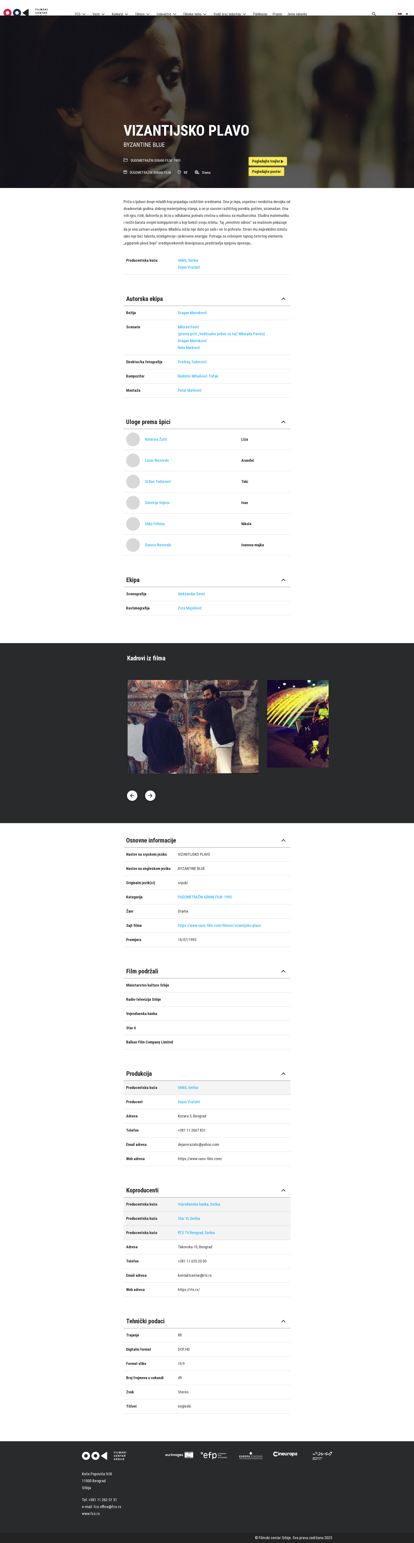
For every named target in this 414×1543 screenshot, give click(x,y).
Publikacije (260, 14)
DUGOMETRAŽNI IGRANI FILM (151, 160)
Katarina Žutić (156, 439)
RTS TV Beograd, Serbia (196, 1232)
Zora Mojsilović (190, 608)
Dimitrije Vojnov (157, 502)
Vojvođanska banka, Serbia (199, 1204)
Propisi (277, 14)
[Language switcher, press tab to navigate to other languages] (403, 14)
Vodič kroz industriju (227, 14)
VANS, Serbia (188, 260)
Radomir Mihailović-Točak (198, 376)
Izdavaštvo (164, 14)
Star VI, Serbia (189, 1218)
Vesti (96, 14)
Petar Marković (190, 390)
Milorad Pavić (188, 327)
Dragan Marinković (192, 312)
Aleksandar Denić (191, 594)
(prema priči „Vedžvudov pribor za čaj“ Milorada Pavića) (221, 334)
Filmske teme (192, 14)
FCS (77, 14)
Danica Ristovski (158, 545)
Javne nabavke (297, 14)
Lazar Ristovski (157, 460)
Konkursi (117, 14)
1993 (177, 160)
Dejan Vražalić (189, 267)
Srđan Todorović (158, 481)
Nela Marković (189, 347)
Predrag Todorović (192, 362)
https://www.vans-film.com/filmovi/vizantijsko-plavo (219, 925)
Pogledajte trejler (266, 161)
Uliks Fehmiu (155, 524)
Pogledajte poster (266, 171)
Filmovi (139, 14)
